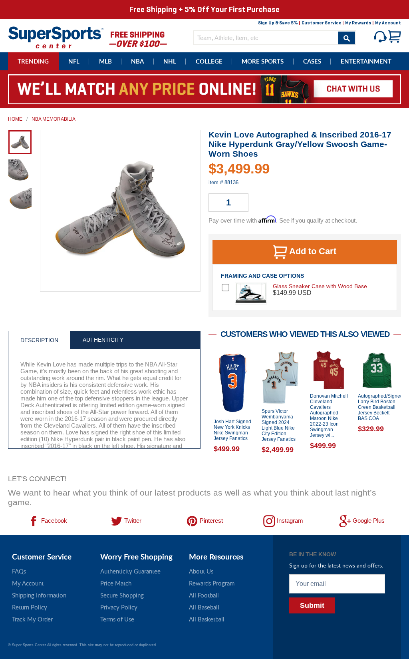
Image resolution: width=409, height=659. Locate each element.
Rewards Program (211, 583)
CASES (312, 61)
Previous (202, 410)
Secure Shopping (122, 595)
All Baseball (204, 607)
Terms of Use (117, 619)
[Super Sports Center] (56, 36)
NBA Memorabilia (53, 119)
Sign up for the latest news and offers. (336, 565)
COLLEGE (209, 61)
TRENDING (33, 61)
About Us (201, 571)
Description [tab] (39, 340)
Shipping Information (39, 595)
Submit (312, 605)
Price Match (115, 583)
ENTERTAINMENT (366, 61)
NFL (73, 61)
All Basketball (206, 619)
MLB (105, 61)
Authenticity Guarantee (130, 571)
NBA (137, 61)
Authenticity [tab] (103, 339)
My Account (388, 23)
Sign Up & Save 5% (278, 23)
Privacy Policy (118, 607)
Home (15, 119)
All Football (204, 595)
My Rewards (358, 23)
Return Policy (29, 607)
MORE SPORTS (263, 61)
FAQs (19, 571)
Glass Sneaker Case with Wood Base (320, 286)
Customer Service (321, 23)
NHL (169, 61)
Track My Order (32, 619)
